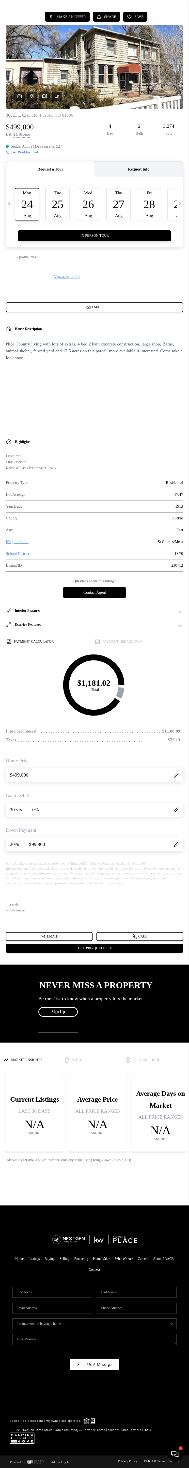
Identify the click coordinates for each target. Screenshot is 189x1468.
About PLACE (163, 1259)
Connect (94, 1269)
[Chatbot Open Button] (175, 1454)
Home (19, 1259)
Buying (50, 1259)
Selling (64, 1259)
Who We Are (124, 1259)
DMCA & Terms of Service (161, 1461)
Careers (143, 1259)
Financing (81, 1259)
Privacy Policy (128, 1461)
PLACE (148, 1430)
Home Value (101, 1259)
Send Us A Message (94, 1364)
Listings (34, 1259)
